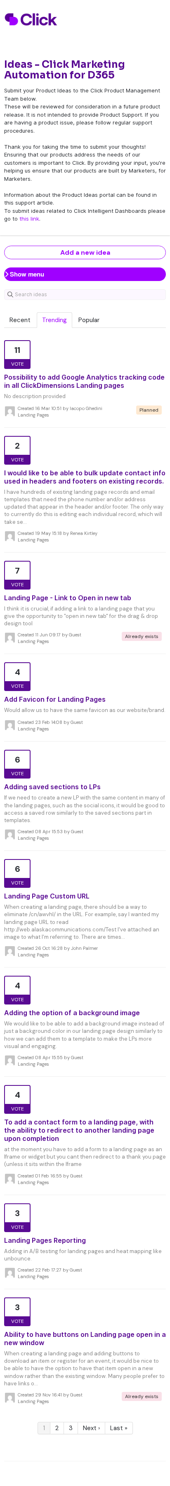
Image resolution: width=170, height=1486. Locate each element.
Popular (88, 320)
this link (29, 218)
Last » (119, 1428)
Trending (54, 320)
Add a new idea (85, 252)
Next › (91, 1428)
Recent (20, 320)
